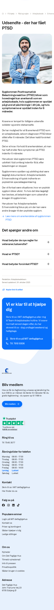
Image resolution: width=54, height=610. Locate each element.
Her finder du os (9, 491)
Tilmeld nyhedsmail (11, 559)
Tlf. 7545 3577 (8, 442)
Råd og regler (23, 14)
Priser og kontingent (11, 527)
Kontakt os (7, 523)
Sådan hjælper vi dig (11, 530)
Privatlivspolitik (9, 567)
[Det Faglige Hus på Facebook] (3, 505)
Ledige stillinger (9, 534)
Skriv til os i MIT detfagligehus (16, 487)
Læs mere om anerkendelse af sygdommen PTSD (28, 218)
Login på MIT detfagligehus (14, 519)
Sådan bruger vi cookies (13, 571)
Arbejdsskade (38, 14)
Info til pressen (9, 563)
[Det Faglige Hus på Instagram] (8, 505)
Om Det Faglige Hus (11, 556)
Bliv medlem (10, 404)
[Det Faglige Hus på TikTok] (18, 505)
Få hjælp (11, 14)
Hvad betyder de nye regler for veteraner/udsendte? (20, 242)
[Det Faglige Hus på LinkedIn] (13, 505)
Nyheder (6, 552)
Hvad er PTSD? (11, 254)
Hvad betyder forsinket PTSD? (20, 264)
